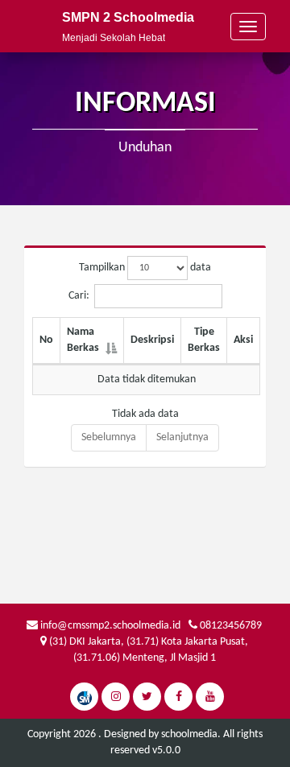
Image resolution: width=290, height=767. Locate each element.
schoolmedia (189, 734)
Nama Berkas (83, 340)
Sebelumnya (108, 437)
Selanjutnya (182, 437)
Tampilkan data (145, 268)
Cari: (78, 296)
